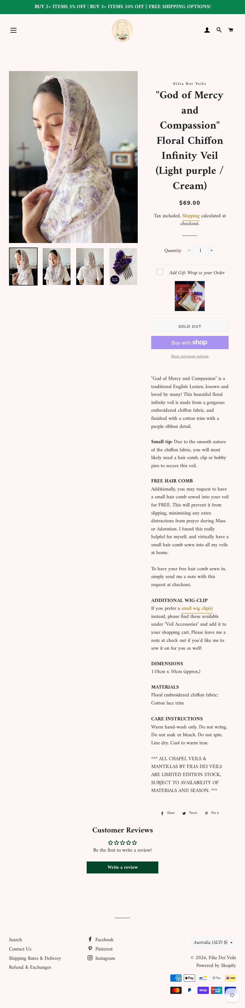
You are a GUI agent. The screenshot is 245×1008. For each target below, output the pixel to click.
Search (15, 939)
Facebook (104, 939)
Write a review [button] (123, 867)
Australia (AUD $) (210, 942)
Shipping (191, 216)
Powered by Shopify (216, 965)
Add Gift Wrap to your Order (197, 272)
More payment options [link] (190, 356)
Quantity (172, 251)
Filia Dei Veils (222, 957)
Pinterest (103, 949)
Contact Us (20, 949)
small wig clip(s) (197, 608)
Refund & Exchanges (30, 967)
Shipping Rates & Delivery (35, 958)
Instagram (104, 958)
